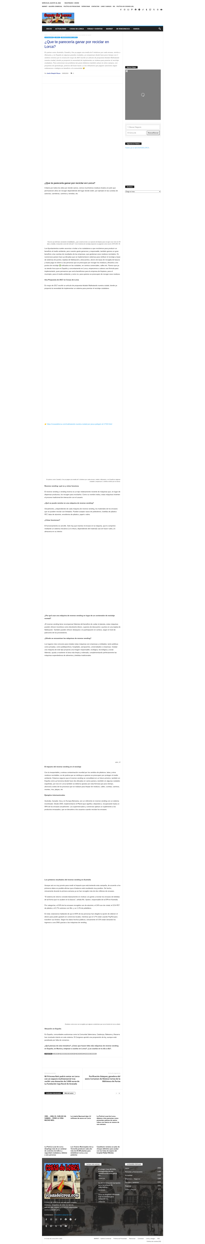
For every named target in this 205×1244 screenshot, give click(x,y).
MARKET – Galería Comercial (52, 6)
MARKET (109, 29)
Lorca (57, 37)
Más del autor (69, 1093)
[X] (154, 9)
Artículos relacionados (53, 1093)
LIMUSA (56, 1053)
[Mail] (128, 9)
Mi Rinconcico (123, 29)
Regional (128, 1186)
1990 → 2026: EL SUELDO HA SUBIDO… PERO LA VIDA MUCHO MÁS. (55, 1118)
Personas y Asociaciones (133, 1172)
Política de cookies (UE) (125, 6)
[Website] (157, 9)
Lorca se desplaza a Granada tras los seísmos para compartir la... (108, 1196)
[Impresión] (74, 79)
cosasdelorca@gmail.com (63, 1215)
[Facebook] (120, 9)
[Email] (79, 79)
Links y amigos (106, 6)
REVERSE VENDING (90, 1053)
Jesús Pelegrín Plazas (53, 73)
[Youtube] (161, 9)
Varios (136, 29)
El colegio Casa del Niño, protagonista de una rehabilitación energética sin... (107, 1172)
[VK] (85, 79)
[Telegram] (139, 9)
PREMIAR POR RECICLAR (67, 1053)
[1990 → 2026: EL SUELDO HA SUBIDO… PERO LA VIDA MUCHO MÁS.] (56, 1106)
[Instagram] (124, 9)
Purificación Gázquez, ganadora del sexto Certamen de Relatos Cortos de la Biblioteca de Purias (102, 1078)
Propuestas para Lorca (56, 35)
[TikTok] (143, 9)
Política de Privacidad (72, 6)
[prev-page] (116, 1093)
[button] (159, 28)
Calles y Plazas (130, 1189)
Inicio (49, 29)
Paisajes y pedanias (132, 1182)
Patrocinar (86, 6)
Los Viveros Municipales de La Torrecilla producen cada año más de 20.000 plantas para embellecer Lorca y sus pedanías (82, 1151)
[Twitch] (150, 9)
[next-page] (119, 1093)
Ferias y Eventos (94, 29)
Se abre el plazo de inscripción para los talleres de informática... (109, 1185)
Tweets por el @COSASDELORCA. (137, 148)
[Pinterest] (131, 9)
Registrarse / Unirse (72, 3)
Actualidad (60, 29)
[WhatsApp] (63, 79)
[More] (90, 79)
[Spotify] (135, 9)
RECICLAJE (80, 1053)
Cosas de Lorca (77, 29)
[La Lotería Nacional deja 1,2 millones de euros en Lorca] (82, 1106)
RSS (114, 6)
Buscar (153, 133)
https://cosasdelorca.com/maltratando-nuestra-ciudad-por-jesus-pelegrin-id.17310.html (79, 424)
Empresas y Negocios (132, 1179)
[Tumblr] (146, 9)
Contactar (95, 6)
